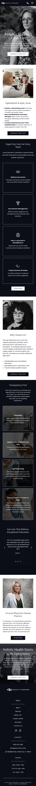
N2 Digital (24, 784)
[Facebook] (20, 730)
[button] (32, 3)
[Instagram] (16, 730)
